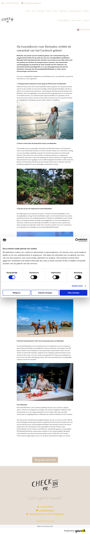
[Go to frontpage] (45, 485)
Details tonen (77, 286)
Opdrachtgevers (75, 11)
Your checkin (76, 20)
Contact (86, 20)
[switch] (34, 277)
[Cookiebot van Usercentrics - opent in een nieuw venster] (77, 240)
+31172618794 (11, 3)
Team (55, 11)
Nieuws (86, 11)
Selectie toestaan (45, 293)
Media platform (64, 20)
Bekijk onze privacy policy (45, 526)
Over (34, 11)
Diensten (40, 11)
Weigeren (16, 293)
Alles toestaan (73, 293)
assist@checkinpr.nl (32, 3)
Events (48, 11)
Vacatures (63, 11)
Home (27, 11)
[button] (45, 460)
